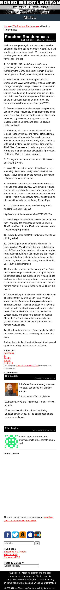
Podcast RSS (10, 554)
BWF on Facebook (7, 534)
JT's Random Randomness (25, 26)
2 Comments (50, 40)
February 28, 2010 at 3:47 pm (44, 378)
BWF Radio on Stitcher (37, 534)
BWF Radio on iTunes (30, 534)
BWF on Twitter (15, 534)
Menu (30, 17)
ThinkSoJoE (11, 376)
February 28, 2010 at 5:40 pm (44, 431)
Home (7, 26)
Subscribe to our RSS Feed (27, 366)
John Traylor (11, 428)
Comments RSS (12, 557)
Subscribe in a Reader (15, 552)
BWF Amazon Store (22, 534)
